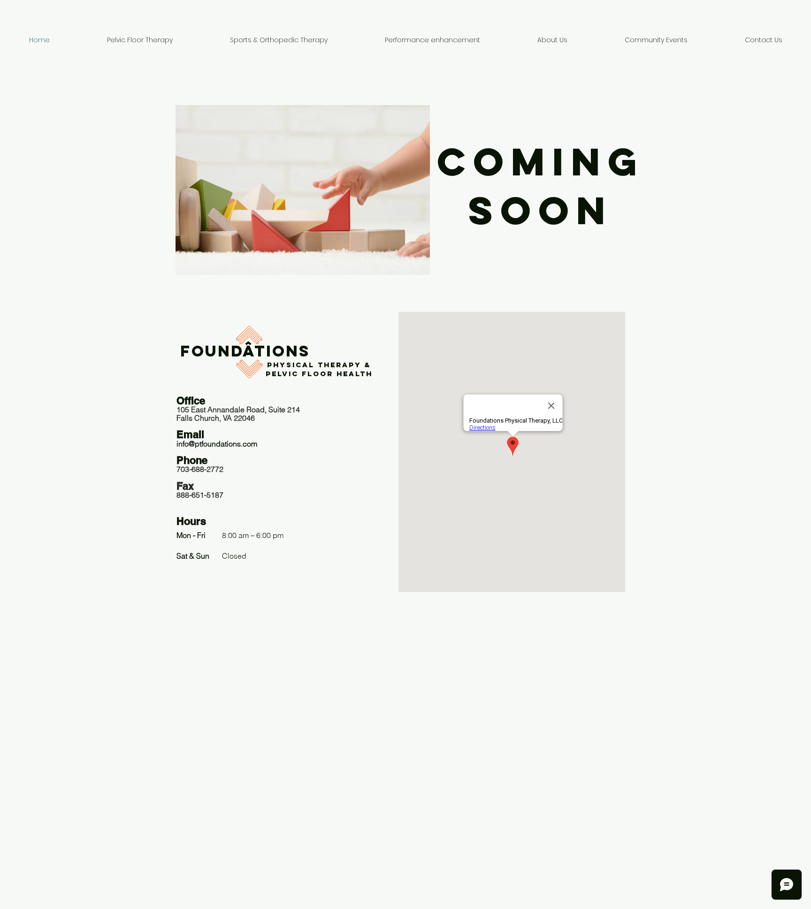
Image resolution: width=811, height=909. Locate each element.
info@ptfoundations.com (216, 443)
